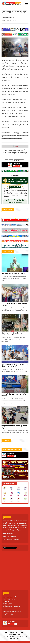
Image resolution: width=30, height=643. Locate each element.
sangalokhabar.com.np (14, 634)
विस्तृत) (19, 530)
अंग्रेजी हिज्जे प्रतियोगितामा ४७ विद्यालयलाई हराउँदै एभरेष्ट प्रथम (15, 304)
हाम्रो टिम (6, 632)
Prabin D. (18, 638)
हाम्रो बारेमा (12, 632)
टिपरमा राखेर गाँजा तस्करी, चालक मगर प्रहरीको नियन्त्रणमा (14, 395)
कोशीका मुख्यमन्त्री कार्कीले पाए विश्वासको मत (13, 273)
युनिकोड (22, 632)
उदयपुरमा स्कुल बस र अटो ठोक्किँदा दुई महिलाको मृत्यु (14, 427)
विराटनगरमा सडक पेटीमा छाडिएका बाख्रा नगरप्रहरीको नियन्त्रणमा (12, 334)
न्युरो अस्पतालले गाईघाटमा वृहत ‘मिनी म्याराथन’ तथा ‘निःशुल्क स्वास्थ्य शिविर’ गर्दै (15, 366)
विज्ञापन (17, 632)
